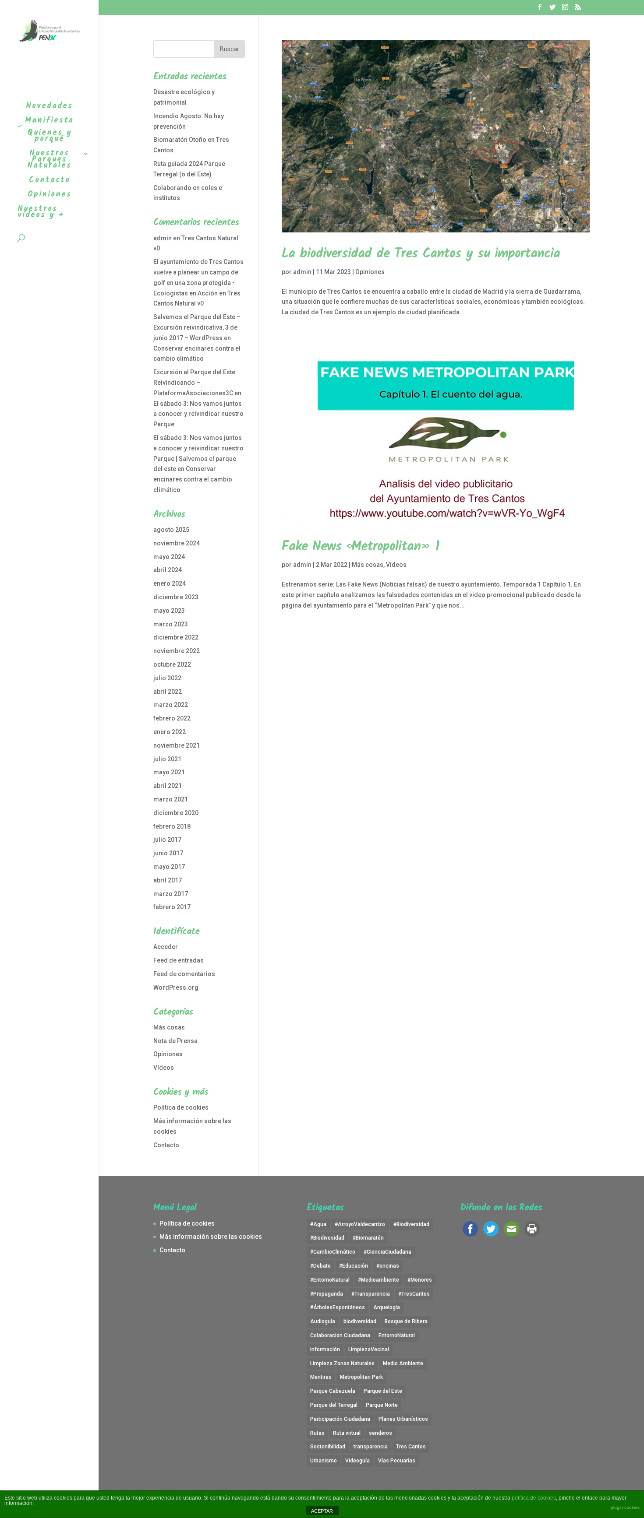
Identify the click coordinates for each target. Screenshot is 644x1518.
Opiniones (370, 271)
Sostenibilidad (327, 1447)
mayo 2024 (169, 556)
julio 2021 (167, 759)
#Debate (320, 1266)
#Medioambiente (378, 1280)
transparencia (371, 1447)
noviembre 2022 (176, 650)
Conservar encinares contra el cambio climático (192, 479)
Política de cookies (181, 1107)
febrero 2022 (172, 718)
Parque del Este (383, 1391)
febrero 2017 (172, 906)
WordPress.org (175, 987)
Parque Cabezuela (332, 1391)
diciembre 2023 (175, 597)
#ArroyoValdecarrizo (360, 1224)
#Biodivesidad (327, 1238)
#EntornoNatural (330, 1280)
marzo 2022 (170, 704)
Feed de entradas (178, 960)
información (325, 1349)
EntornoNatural (397, 1335)
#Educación (353, 1266)
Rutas (317, 1433)
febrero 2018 (172, 826)
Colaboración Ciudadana (340, 1335)
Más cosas (367, 564)
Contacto (166, 1145)
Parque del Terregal (333, 1405)
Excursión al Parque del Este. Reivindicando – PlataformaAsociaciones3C (195, 383)
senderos (380, 1433)
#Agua (318, 1224)
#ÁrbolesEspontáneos (337, 1307)
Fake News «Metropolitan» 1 (360, 546)
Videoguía (357, 1461)
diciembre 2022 (175, 637)
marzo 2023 (170, 624)
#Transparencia (370, 1294)
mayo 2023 (169, 610)
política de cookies (534, 1498)
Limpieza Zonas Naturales (342, 1363)
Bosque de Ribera (406, 1321)
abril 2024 (167, 569)
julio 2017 (167, 839)
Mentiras (321, 1377)
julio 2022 (167, 678)
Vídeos (396, 564)
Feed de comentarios (184, 973)
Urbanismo (323, 1461)
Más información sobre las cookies (210, 1236)
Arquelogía (386, 1307)
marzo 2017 (170, 893)
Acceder (165, 946)
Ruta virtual (347, 1433)
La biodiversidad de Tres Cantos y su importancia (421, 253)
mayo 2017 (169, 866)
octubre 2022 (172, 664)
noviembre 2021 (176, 745)
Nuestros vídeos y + (41, 213)
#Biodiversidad (411, 1224)
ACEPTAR (322, 1511)
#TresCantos (414, 1294)
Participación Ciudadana (340, 1419)
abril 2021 (167, 785)
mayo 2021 (169, 772)
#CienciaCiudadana (387, 1252)
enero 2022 (169, 731)
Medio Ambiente (403, 1363)
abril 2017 (167, 880)
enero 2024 (169, 583)
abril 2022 (167, 691)
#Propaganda (326, 1294)
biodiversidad (359, 1321)
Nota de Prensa (175, 1040)
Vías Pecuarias (396, 1461)
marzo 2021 (170, 799)
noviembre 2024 (176, 543)
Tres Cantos (411, 1447)
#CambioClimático (332, 1252)
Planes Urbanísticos (403, 1419)
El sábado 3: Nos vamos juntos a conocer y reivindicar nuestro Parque (198, 414)
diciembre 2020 (175, 812)
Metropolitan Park (361, 1377)
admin (302, 271)
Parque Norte (382, 1405)
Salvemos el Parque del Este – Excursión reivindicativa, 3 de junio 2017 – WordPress (197, 327)
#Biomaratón (368, 1238)
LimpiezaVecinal (368, 1349)
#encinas (387, 1266)
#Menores (419, 1280)
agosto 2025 (171, 529)
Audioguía (322, 1321)
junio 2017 (168, 853)
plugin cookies (625, 1507)
